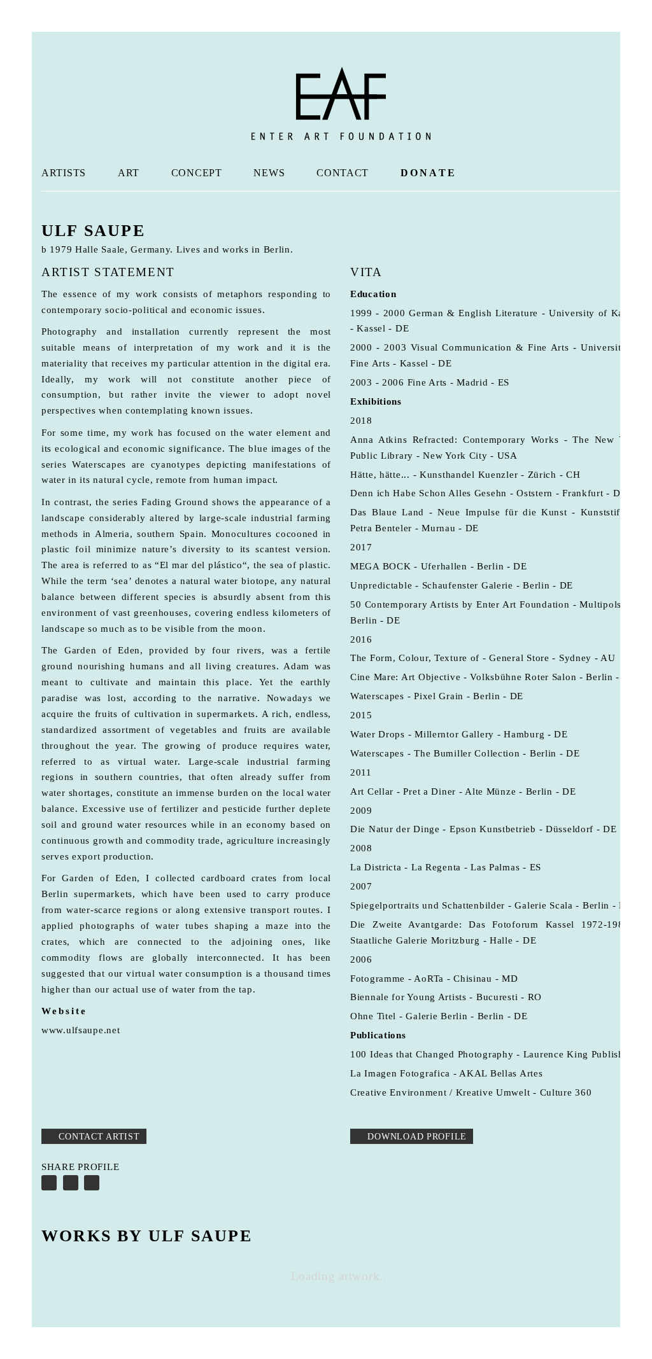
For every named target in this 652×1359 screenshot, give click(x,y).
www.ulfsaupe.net (80, 1030)
